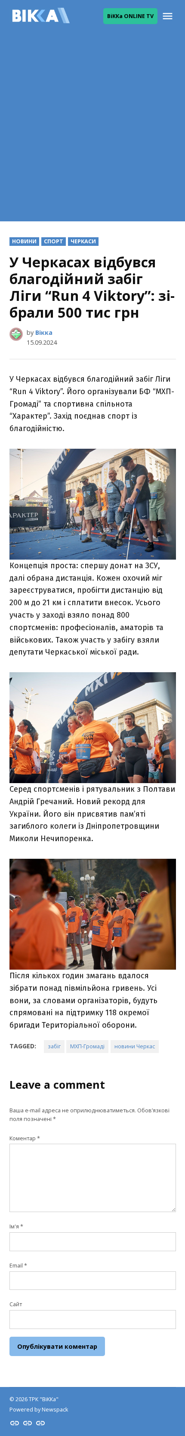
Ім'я (16, 1226)
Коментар (24, 1138)
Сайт (15, 1304)
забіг (54, 1046)
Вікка (43, 332)
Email (18, 1265)
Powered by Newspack (38, 1409)
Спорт (53, 241)
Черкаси (83, 241)
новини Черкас (134, 1046)
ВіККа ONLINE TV (130, 16)
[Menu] (168, 16)
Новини (24, 241)
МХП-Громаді (87, 1046)
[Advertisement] (92, 129)
